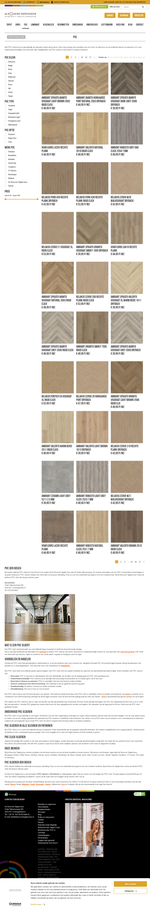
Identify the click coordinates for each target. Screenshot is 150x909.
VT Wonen (12, 171)
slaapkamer (65, 666)
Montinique (12, 174)
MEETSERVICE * (44, 2)
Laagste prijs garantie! (46, 840)
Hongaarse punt (14, 121)
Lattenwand (107, 24)
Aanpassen (129, 891)
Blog (130, 24)
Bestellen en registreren (47, 804)
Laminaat (35, 24)
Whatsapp (12, 794)
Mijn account (115, 7)
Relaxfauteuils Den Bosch (48, 843)
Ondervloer (92, 24)
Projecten (139, 15)
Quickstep (12, 163)
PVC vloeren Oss (44, 851)
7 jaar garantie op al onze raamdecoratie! (47, 864)
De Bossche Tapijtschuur (17, 182)
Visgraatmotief (13, 113)
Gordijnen (41, 849)
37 (90, 57)
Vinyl (18, 24)
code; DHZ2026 (109, 2)
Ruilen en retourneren (46, 817)
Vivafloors (12, 167)
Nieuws (41, 822)
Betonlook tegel (14, 117)
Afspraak (124, 15)
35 (82, 57)
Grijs (10, 73)
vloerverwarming (127, 652)
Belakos (11, 178)
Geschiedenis (43, 807)
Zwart (10, 92)
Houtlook (11, 106)
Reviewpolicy (43, 838)
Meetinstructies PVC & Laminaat (46, 831)
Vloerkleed (48, 24)
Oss (63, 784)
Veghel (48, 784)
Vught (32, 784)
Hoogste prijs (140, 57)
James (128, 694)
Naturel (11, 81)
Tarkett (10, 186)
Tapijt (9, 24)
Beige (10, 66)
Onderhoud (77, 24)
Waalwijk (25, 784)
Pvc (25, 24)
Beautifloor (12, 155)
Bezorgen (41, 812)
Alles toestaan (130, 884)
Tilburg (13, 784)
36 (86, 57)
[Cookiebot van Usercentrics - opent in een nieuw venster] (15, 904)
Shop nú (118, 2)
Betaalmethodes (44, 809)
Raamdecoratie (52, 849)
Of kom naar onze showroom (134, 2)
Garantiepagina (43, 835)
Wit (9, 88)
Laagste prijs (127, 57)
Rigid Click (12, 138)
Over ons (120, 24)
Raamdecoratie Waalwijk (47, 825)
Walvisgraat (12, 125)
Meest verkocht (114, 57)
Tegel (10, 109)
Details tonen (36, 904)
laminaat (43, 652)
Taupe (10, 96)
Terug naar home (16, 37)
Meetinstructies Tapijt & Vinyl (49, 827)
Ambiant (11, 152)
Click (10, 142)
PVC (53, 859)
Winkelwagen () (100, 7)
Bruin (10, 69)
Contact (110, 15)
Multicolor (12, 77)
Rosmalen (40, 784)
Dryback (11, 134)
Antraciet (11, 62)
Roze (10, 85)
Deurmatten (63, 24)
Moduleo (11, 159)
